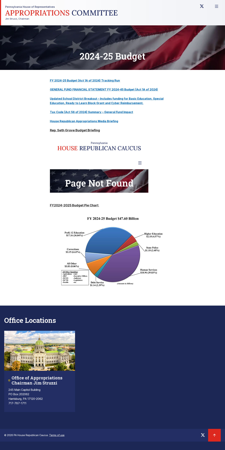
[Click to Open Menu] (216, 6)
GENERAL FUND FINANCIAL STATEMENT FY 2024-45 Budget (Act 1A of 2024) (104, 89)
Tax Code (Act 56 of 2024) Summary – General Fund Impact (91, 112)
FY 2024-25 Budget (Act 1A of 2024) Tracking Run (85, 80)
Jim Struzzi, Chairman (61, 13)
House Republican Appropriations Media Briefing (84, 121)
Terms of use (57, 435)
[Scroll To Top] (214, 435)
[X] (202, 7)
